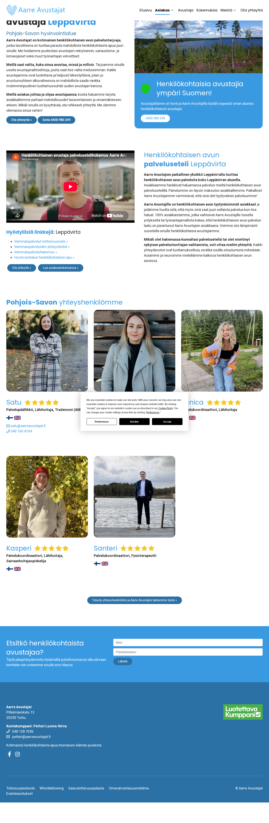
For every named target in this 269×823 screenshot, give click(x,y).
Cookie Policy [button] (165, 408)
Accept (167, 421)
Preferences (102, 421)
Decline (134, 421)
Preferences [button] (152, 412)
